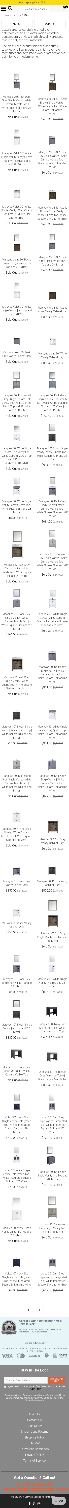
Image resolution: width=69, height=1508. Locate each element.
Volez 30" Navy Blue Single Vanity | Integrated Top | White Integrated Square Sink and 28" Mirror (16, 1125)
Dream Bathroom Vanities (30, 1497)
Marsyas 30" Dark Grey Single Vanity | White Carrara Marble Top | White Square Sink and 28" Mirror (52, 509)
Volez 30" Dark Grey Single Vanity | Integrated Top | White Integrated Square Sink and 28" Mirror (52, 1125)
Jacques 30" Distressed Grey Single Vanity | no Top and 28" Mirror (52, 1228)
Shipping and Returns (34, 1431)
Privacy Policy (35, 1389)
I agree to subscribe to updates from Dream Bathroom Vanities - (35, 1387)
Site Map (34, 1443)
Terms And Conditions (34, 1449)
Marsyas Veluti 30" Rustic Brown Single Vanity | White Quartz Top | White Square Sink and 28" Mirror (52, 106)
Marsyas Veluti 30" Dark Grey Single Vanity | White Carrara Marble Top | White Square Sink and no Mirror (52, 160)
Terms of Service (34, 1460)
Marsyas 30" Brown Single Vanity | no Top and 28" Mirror (17, 1028)
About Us (35, 1414)
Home (5, 15)
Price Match (34, 1426)
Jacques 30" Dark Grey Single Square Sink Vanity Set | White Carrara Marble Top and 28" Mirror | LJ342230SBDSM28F (52, 403)
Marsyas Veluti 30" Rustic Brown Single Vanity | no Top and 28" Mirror (16, 263)
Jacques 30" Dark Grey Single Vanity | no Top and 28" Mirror (52, 1175)
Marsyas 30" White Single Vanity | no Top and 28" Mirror (52, 982)
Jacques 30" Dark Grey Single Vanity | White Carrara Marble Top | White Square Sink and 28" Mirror (16, 621)
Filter (16, 23)
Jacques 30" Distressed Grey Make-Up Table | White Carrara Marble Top (52, 1075)
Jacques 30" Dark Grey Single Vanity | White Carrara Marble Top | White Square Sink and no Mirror (52, 783)
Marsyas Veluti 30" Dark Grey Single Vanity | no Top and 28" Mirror (52, 261)
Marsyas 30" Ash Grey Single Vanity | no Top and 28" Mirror (52, 937)
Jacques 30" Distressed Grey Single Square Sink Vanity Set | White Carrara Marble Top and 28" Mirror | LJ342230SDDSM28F (17, 403)
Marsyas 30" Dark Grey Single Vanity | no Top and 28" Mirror (17, 982)
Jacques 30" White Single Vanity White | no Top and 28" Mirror (16, 1231)
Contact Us (34, 1420)
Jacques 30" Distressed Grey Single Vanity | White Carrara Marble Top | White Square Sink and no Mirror (17, 783)
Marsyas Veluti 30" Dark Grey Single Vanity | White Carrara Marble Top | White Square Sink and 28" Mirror (16, 104)
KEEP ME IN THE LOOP (56, 1380)
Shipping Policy (34, 1437)
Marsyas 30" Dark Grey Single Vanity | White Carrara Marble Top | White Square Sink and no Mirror (52, 674)
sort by (50, 23)
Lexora (16, 15)
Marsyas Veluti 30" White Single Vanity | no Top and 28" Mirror (17, 310)
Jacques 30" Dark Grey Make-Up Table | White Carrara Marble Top (16, 1071)
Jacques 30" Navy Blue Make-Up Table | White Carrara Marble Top (52, 1028)
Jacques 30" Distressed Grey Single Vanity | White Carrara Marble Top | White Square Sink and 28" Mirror (52, 562)
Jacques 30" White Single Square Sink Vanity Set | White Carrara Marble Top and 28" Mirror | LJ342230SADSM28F (17, 456)
